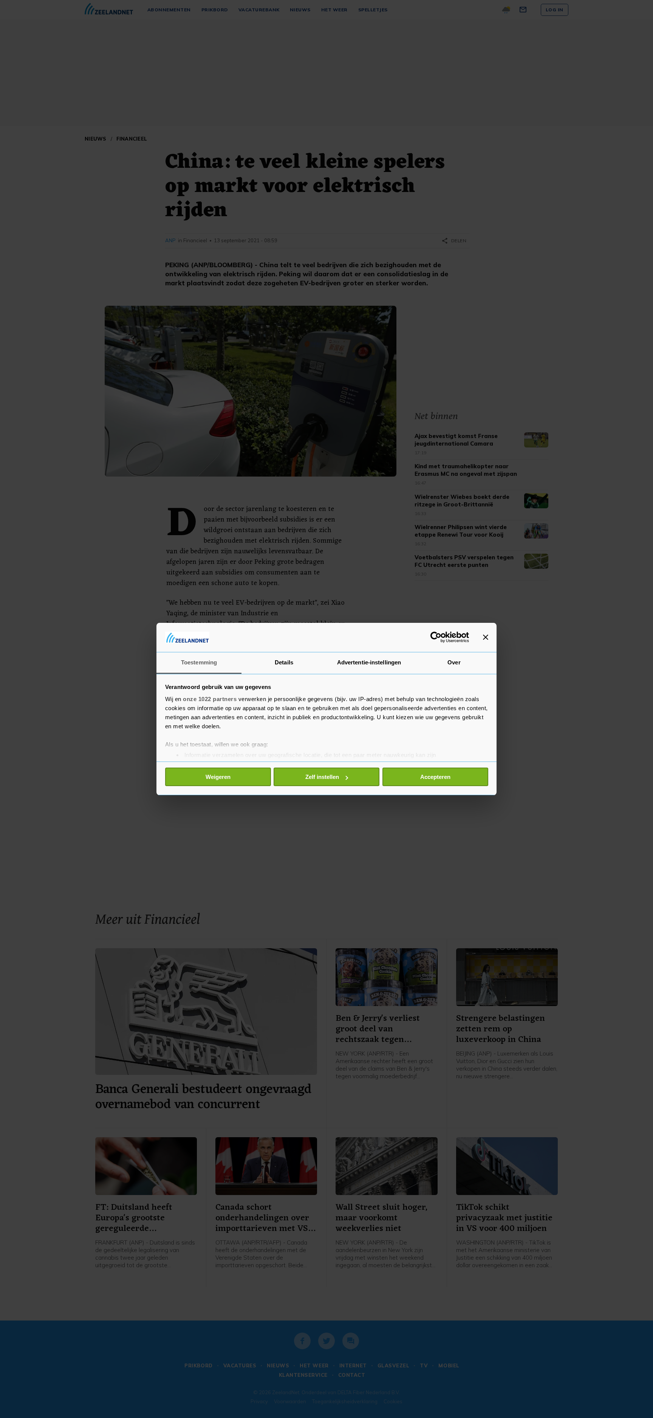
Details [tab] (284, 662)
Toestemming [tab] (199, 662)
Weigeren (218, 777)
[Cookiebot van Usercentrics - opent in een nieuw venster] (436, 637)
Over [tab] (453, 662)
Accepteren (435, 777)
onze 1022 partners (210, 699)
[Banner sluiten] (485, 637)
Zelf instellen (322, 777)
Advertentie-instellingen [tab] (369, 662)
